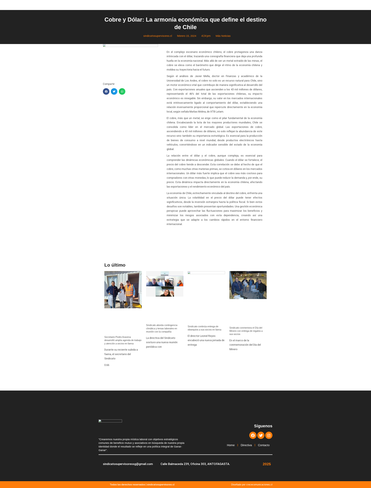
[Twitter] (260, 435)
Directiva (246, 445)
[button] (106, 91)
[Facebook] (253, 435)
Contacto (264, 445)
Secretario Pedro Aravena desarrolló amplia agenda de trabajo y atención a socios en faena (122, 340)
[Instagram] (268, 435)
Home (231, 445)
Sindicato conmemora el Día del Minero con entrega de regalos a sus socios (246, 331)
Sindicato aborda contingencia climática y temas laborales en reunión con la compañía (161, 328)
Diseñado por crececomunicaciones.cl (251, 484)
